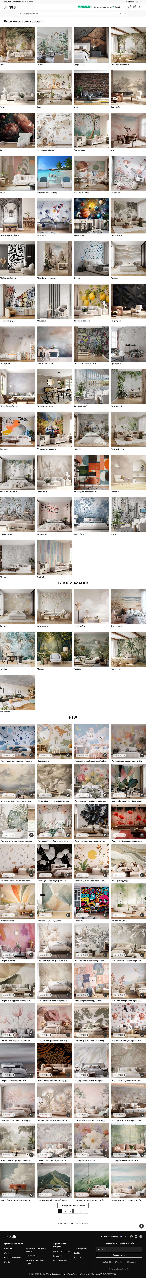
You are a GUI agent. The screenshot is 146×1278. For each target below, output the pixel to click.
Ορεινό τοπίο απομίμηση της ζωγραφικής (16, 801)
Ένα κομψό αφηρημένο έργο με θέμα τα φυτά (127, 801)
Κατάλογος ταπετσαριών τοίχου (35, 1261)
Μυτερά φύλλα (7, 921)
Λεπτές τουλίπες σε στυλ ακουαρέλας (16, 1040)
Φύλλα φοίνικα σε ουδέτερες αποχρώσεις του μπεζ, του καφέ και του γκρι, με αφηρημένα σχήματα (90, 960)
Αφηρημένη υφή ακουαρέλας (13, 1080)
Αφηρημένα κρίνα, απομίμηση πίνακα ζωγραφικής (127, 761)
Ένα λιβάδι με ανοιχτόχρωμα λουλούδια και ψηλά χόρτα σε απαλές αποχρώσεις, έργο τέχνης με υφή (127, 1120)
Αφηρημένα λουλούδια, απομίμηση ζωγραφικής (90, 801)
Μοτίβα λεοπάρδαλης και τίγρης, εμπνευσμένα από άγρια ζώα (53, 1080)
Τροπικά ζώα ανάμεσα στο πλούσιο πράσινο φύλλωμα (90, 881)
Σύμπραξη (78, 1257)
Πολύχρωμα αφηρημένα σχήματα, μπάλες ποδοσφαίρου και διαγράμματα (16, 761)
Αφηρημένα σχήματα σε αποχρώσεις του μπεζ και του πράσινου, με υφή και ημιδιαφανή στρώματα (16, 1000)
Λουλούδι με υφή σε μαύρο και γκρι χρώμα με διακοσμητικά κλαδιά (90, 841)
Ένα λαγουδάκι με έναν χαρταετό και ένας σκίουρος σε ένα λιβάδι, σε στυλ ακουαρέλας (127, 1000)
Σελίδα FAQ (8, 1248)
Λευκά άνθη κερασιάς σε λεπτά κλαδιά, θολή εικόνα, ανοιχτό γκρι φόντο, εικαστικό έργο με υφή (53, 1160)
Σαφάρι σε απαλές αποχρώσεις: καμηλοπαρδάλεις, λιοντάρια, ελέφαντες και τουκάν (127, 1040)
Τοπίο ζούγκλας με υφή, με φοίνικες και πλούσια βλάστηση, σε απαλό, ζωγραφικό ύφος (16, 1160)
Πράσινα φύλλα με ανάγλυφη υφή (89, 1040)
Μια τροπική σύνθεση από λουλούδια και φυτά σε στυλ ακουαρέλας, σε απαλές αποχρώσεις (53, 841)
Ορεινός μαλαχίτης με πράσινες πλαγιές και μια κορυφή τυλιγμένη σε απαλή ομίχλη (53, 1200)
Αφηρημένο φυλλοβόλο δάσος (125, 1160)
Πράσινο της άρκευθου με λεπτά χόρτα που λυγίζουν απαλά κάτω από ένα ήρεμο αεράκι (90, 1200)
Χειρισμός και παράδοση (14, 1257)
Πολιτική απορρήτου (61, 1251)
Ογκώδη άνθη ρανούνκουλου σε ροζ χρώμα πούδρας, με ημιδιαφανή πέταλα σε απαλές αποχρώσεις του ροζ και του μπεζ (53, 1040)
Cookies (77, 1253)
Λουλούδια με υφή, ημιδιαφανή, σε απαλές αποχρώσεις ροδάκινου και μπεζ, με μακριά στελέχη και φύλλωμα (53, 960)
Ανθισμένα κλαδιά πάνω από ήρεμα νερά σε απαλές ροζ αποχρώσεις (16, 1120)
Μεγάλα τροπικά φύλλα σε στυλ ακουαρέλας (16, 841)
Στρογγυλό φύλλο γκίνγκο (49, 921)
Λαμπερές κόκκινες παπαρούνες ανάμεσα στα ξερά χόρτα (127, 841)
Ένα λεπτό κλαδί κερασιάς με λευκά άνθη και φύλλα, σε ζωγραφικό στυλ (127, 960)
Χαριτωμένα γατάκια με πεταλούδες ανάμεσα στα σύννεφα (90, 761)
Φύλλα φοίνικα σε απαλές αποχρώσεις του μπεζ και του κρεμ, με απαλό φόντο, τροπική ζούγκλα (53, 1000)
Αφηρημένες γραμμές (121, 881)
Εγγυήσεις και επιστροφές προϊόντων (36, 1249)
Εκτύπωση (57, 1256)
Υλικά (6, 1253)
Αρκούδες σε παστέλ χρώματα (88, 1000)
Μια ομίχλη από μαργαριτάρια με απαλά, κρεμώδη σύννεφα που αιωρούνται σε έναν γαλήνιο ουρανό (16, 1200)
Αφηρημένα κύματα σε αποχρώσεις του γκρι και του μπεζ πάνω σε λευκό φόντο (90, 1080)
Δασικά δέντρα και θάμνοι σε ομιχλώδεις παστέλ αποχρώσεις (90, 1120)
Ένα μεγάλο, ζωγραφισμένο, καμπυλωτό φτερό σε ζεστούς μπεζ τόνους (127, 1080)
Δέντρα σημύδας (119, 921)
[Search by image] (120, 13)
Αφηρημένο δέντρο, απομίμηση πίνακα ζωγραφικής (53, 801)
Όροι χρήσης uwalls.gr (62, 1260)
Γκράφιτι (79, 921)
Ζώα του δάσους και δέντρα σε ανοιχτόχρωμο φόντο (16, 881)
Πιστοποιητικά (32, 1256)
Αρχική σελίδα (63, 1223)
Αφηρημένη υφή (8, 960)
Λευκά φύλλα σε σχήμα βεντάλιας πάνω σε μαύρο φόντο (53, 881)
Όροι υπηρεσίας (80, 1248)
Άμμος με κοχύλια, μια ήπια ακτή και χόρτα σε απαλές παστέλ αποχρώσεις (127, 1200)
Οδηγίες (7, 1262)
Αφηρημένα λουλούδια (85, 1160)
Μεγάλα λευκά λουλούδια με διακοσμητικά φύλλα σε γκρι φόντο (53, 1120)
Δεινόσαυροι (43, 761)
